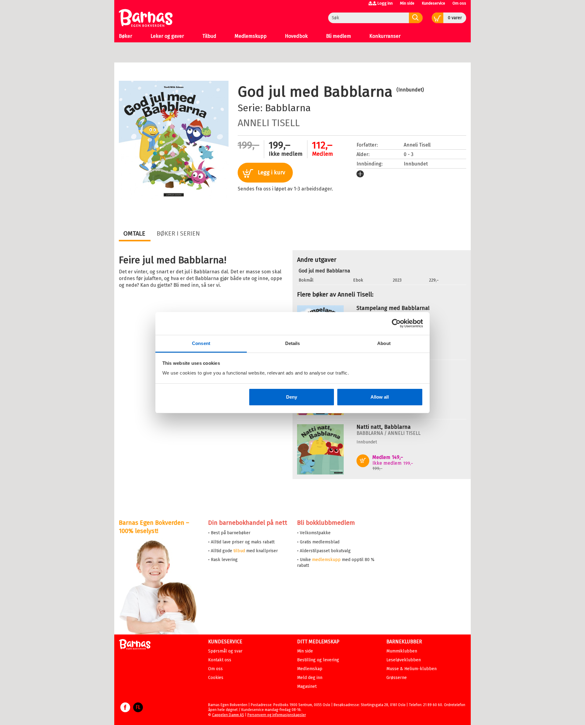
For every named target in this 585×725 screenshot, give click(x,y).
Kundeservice (433, 3)
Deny (291, 397)
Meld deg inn (309, 677)
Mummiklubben (401, 651)
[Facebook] (125, 710)
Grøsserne (396, 677)
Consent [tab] (201, 343)
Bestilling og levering (318, 660)
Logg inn (385, 3)
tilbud (239, 550)
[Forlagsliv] (138, 710)
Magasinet (307, 686)
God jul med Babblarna (324, 271)
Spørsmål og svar (225, 651)
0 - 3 (408, 154)
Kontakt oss (219, 660)
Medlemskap (309, 668)
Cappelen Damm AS (228, 715)
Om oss (459, 3)
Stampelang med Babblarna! (393, 308)
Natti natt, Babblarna (383, 427)
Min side (407, 3)
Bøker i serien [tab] (178, 233)
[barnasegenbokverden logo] (135, 645)
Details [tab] (292, 343)
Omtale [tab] (134, 233)
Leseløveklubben (403, 660)
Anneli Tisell (269, 123)
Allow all (379, 397)
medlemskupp (326, 559)
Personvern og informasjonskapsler (276, 715)
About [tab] (384, 343)
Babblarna (288, 108)
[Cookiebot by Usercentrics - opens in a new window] (396, 323)
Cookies (215, 677)
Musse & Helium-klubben (411, 668)
